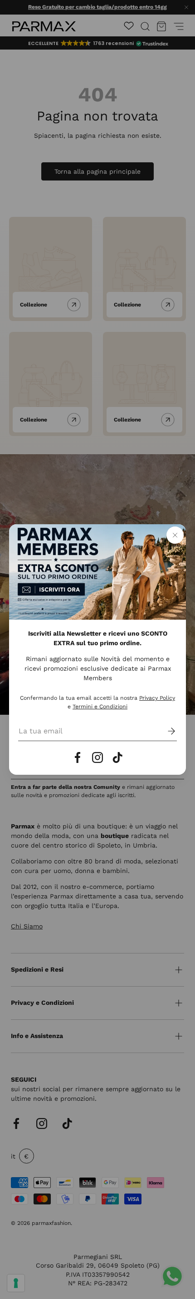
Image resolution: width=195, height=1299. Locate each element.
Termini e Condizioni (100, 706)
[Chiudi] (175, 535)
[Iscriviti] (165, 731)
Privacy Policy (157, 698)
